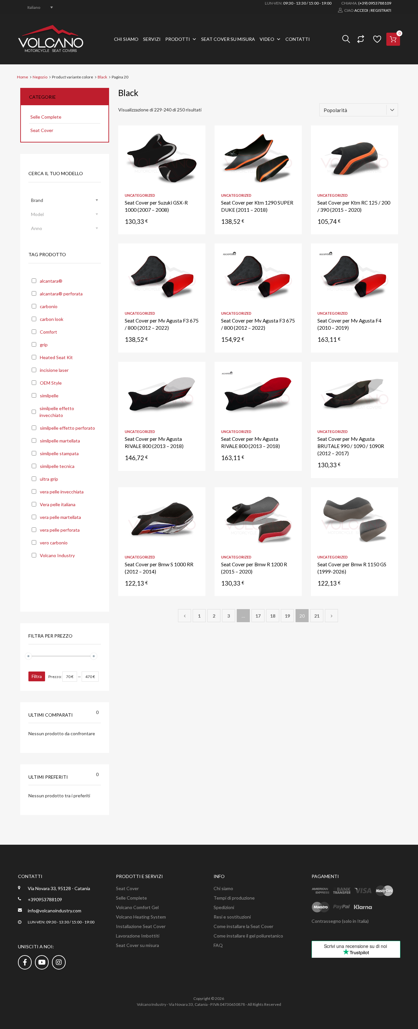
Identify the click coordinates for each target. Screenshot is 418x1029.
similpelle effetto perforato (67, 428)
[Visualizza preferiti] (376, 39)
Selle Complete (45, 117)
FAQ (218, 945)
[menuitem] (36, 7)
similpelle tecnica (57, 466)
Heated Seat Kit (56, 357)
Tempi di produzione (234, 898)
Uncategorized (140, 195)
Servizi (152, 39)
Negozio (40, 77)
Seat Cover (41, 130)
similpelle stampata (59, 453)
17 (258, 616)
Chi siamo (126, 39)
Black (102, 77)
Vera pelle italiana (57, 504)
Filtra (37, 676)
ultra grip (49, 479)
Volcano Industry (57, 555)
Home (22, 77)
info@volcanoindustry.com (54, 910)
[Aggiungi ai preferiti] (194, 137)
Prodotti (177, 39)
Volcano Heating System (141, 917)
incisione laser (54, 370)
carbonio (48, 306)
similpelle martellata (60, 440)
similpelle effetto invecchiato (57, 412)
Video (267, 39)
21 (316, 616)
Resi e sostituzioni (232, 917)
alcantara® (51, 281)
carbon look (51, 319)
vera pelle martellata (60, 517)
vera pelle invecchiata (62, 491)
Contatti (297, 39)
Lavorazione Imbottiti (137, 935)
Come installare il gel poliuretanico (248, 935)
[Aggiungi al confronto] (194, 148)
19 (287, 616)
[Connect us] (25, 962)
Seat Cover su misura (228, 39)
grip (44, 344)
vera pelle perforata (60, 530)
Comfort (48, 332)
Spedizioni (224, 907)
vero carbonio (54, 542)
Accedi (361, 10)
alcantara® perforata (61, 293)
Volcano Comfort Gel (137, 907)
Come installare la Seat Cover (243, 926)
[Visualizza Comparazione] (360, 39)
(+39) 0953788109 (374, 3)
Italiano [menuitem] (33, 7)
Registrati (381, 10)
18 (272, 616)
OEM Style (51, 383)
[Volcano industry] (50, 50)
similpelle (49, 395)
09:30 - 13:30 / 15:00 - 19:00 (307, 3)
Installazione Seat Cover (141, 926)
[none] (36, 7)
